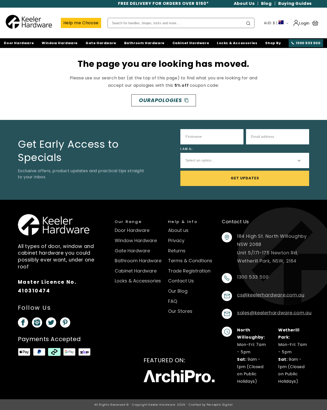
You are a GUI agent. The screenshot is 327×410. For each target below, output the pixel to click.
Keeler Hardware (161, 405)
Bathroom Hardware (144, 43)
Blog (266, 3)
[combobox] (236, 160)
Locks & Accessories (237, 43)
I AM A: (186, 149)
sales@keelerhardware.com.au (274, 312)
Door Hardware (19, 43)
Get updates (245, 178)
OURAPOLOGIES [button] (160, 100)
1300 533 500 (308, 43)
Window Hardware (60, 43)
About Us (244, 3)
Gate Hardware (101, 43)
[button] (317, 23)
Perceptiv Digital (220, 405)
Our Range (128, 221)
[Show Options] (299, 160)
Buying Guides (295, 3)
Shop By (273, 43)
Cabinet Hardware (190, 43)
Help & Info (183, 221)
